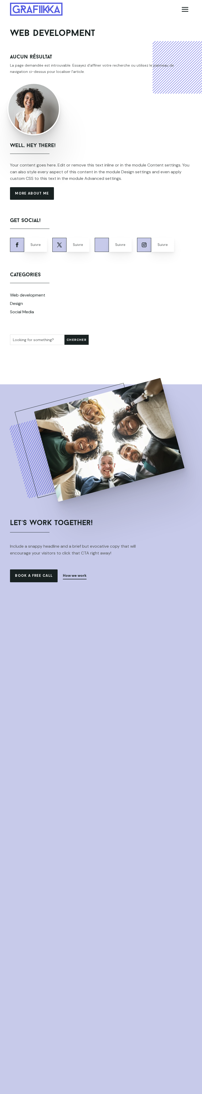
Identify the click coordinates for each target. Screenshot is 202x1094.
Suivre (36, 244)
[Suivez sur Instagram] (144, 245)
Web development (27, 295)
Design (16, 303)
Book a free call (34, 575)
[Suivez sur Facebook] (17, 245)
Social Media (22, 312)
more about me (32, 193)
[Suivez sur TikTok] (102, 245)
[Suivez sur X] (59, 245)
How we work (75, 575)
